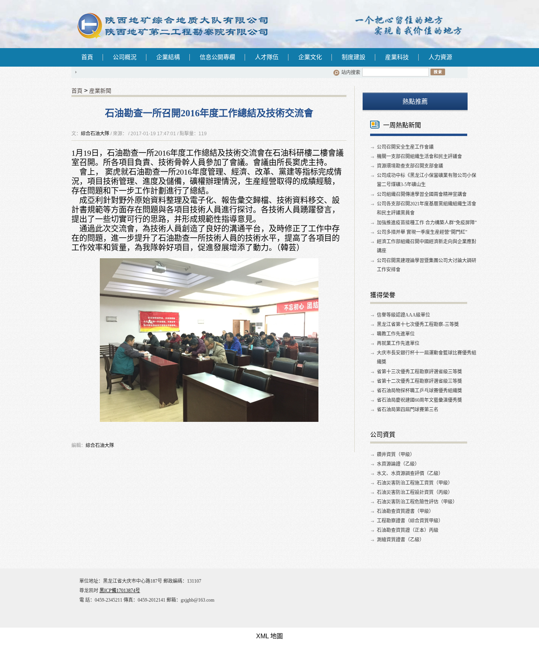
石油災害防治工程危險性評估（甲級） (417, 502)
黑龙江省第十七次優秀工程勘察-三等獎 (418, 324)
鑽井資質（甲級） (396, 454)
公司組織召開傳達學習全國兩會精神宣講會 (422, 194)
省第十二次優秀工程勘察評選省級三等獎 (419, 381)
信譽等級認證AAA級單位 (403, 315)
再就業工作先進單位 (398, 343)
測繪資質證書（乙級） (400, 539)
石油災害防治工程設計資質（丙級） (415, 492)
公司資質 (382, 434)
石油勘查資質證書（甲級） (405, 511)
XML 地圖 (269, 636)
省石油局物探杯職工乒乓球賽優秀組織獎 (419, 390)
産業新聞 (100, 91)
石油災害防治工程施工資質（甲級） (415, 483)
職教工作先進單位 (396, 334)
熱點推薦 (415, 101)
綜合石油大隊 (95, 133)
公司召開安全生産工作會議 (405, 147)
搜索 (437, 72)
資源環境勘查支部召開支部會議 (410, 166)
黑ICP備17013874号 (119, 590)
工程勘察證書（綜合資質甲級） (410, 521)
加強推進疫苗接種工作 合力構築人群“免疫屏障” (427, 223)
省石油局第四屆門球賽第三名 (407, 409)
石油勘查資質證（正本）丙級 (407, 530)
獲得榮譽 (382, 295)
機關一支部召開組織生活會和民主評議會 (419, 156)
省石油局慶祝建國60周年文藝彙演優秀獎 (419, 400)
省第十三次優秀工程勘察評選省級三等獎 (419, 372)
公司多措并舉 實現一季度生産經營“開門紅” (422, 232)
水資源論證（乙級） (398, 464)
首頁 (87, 57)
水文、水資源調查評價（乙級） (410, 473)
